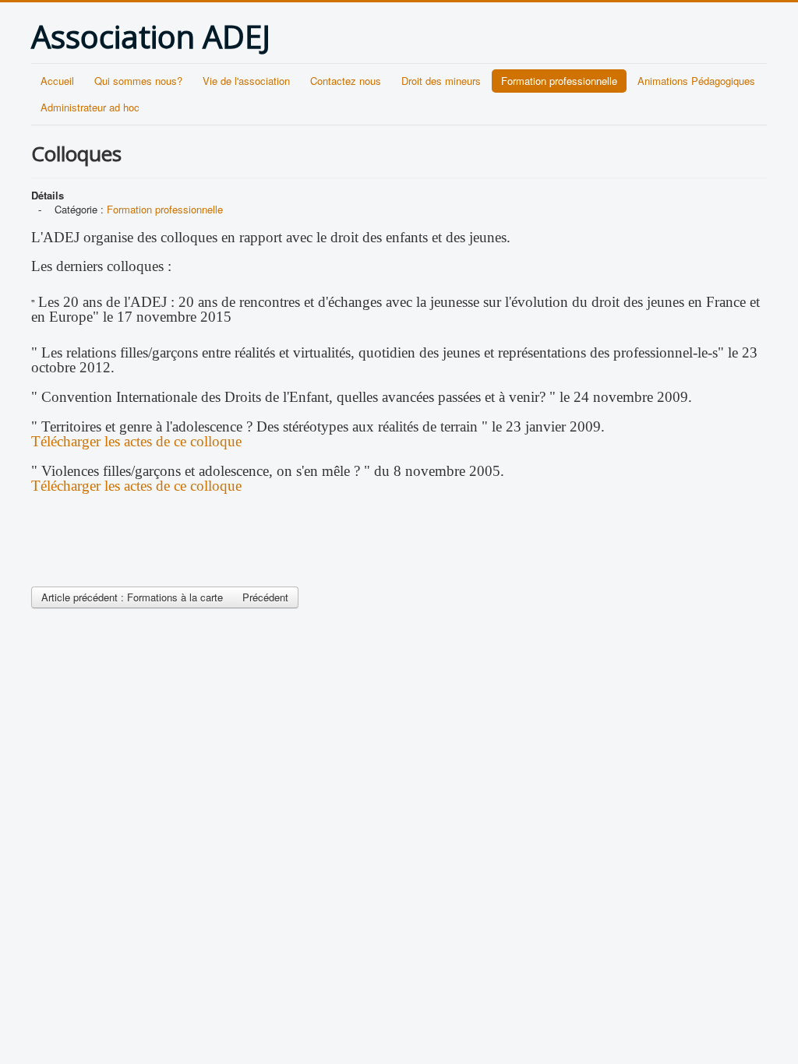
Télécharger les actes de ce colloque (136, 441)
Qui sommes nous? (138, 80)
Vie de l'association (246, 80)
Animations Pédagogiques (696, 80)
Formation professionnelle (559, 80)
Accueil (57, 80)
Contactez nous (345, 80)
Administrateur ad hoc (90, 107)
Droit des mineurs (441, 80)
